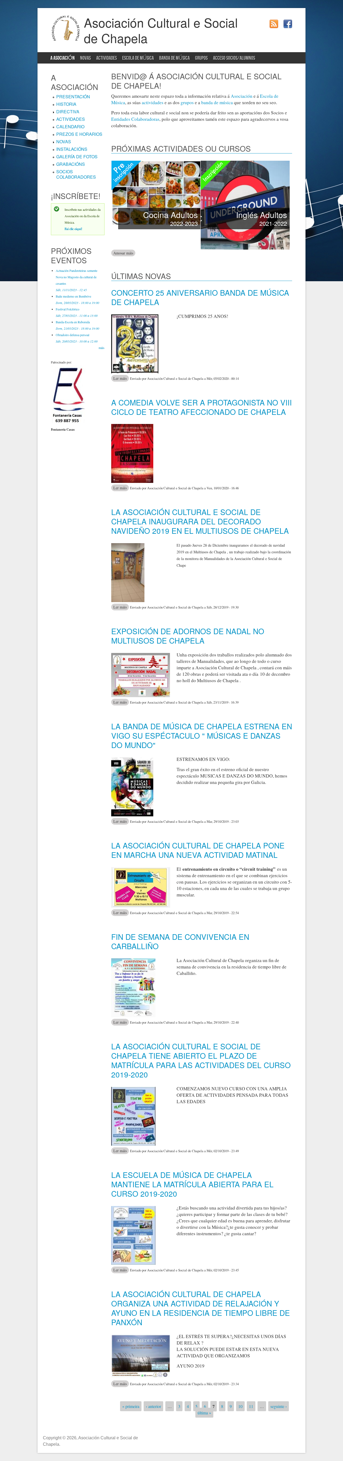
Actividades (106, 58)
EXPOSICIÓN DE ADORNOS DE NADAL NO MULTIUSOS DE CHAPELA (187, 636)
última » (204, 1412)
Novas (85, 58)
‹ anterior (153, 1406)
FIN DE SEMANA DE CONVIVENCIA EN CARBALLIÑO (180, 941)
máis (102, 347)
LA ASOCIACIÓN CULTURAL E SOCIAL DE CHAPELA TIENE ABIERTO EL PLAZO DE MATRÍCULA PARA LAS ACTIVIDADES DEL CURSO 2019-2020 (201, 1060)
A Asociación (62, 58)
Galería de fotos (77, 156)
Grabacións (70, 164)
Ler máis (121, 378)
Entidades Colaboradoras (135, 119)
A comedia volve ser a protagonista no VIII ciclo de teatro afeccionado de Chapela (201, 407)
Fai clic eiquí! (73, 229)
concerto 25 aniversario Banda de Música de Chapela (200, 297)
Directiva (67, 111)
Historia (66, 104)
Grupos (201, 58)
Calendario (70, 126)
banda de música (217, 102)
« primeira (130, 1406)
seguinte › (278, 1406)
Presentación (73, 96)
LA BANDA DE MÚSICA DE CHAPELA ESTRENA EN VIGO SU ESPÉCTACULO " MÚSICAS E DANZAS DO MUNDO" (201, 735)
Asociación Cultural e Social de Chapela (161, 30)
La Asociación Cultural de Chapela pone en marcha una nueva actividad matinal (198, 850)
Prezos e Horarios (79, 134)
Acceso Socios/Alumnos (234, 58)
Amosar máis (124, 253)
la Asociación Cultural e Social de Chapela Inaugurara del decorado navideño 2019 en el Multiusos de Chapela (200, 521)
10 (240, 1406)
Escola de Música (138, 58)
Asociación (241, 96)
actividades (152, 102)
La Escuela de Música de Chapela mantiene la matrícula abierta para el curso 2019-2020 (192, 1184)
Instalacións (71, 149)
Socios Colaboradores (76, 174)
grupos (187, 102)
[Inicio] (66, 39)
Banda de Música (174, 58)
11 (251, 1406)
